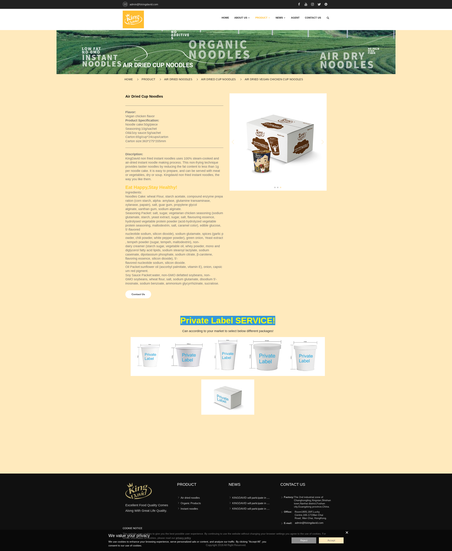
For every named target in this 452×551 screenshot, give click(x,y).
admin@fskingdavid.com (144, 4)
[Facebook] (299, 5)
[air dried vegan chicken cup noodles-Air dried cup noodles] (138, 492)
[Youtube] (305, 5)
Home (225, 17)
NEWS (280, 17)
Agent (295, 17)
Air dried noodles (178, 79)
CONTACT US (313, 17)
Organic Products (191, 503)
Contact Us (138, 294)
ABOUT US (241, 17)
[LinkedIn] (326, 5)
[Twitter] (319, 5)
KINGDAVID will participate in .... (251, 497)
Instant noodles (189, 508)
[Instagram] (312, 5)
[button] (275, 187)
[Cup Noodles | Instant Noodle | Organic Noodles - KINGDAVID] (133, 19)
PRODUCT (261, 17)
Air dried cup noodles (218, 79)
